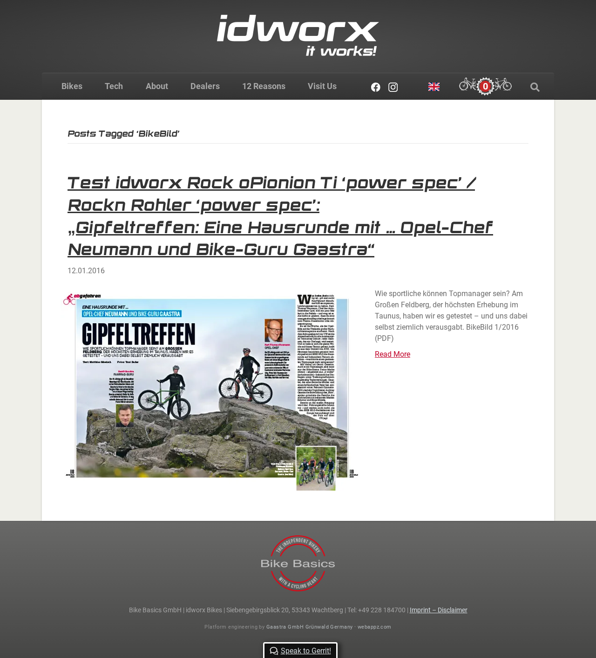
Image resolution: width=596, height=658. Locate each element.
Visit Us (322, 86)
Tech (114, 86)
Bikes (71, 86)
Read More (392, 354)
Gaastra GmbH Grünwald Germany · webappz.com (329, 627)
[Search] (535, 87)
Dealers (205, 86)
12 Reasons (263, 86)
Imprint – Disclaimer (438, 610)
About (157, 86)
